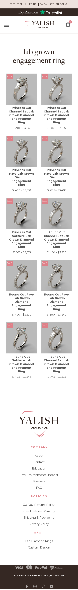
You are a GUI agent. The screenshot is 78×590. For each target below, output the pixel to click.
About (39, 455)
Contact (39, 462)
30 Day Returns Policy (39, 505)
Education (39, 468)
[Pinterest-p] (43, 586)
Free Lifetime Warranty (39, 511)
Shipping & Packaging (39, 517)
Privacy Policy (39, 524)
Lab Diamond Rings (39, 541)
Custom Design (39, 547)
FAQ (39, 488)
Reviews (39, 481)
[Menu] (6, 25)
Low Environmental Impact (39, 475)
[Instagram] (35, 586)
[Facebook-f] (26, 586)
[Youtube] (51, 586)
